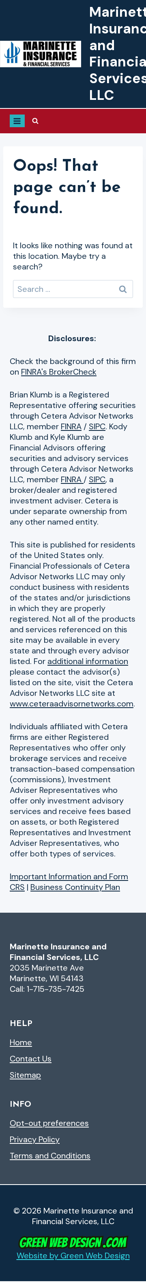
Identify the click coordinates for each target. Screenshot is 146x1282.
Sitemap (25, 1075)
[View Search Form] (35, 121)
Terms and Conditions (50, 1155)
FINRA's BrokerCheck (59, 371)
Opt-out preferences (49, 1123)
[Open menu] (17, 121)
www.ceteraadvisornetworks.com (71, 703)
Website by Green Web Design (73, 1255)
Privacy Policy (35, 1139)
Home (21, 1042)
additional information (87, 661)
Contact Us (31, 1058)
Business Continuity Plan (75, 887)
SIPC (97, 426)
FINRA (71, 426)
